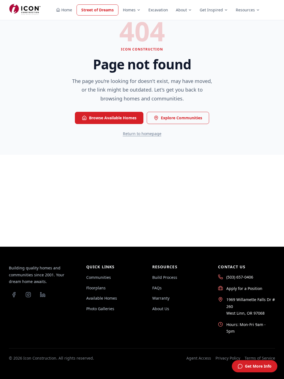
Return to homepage (142, 133)
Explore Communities (181, 117)
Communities (98, 277)
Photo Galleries (100, 308)
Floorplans (96, 287)
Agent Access (198, 358)
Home (66, 9)
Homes (129, 9)
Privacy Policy (227, 358)
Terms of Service (260, 358)
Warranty (160, 298)
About (181, 9)
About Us (160, 308)
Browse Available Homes (112, 117)
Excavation (158, 9)
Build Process (164, 277)
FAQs (157, 287)
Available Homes (101, 298)
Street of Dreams (97, 9)
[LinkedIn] (43, 295)
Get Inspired (211, 9)
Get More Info (258, 366)
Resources (245, 9)
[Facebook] (14, 295)
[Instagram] (28, 295)
